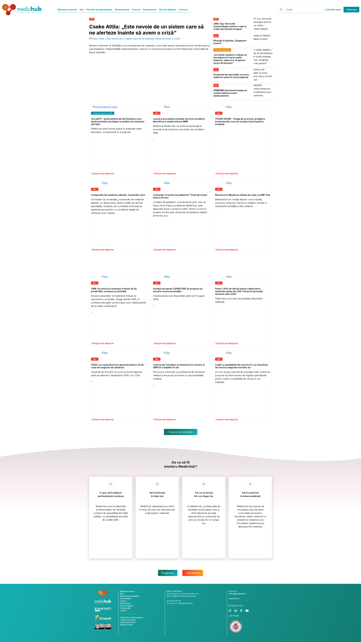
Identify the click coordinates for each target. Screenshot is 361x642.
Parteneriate (125, 608)
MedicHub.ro (234, 598)
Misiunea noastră (67, 9)
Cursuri (136, 9)
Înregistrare (167, 573)
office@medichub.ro (237, 594)
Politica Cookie (126, 625)
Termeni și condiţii (127, 620)
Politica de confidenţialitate (131, 617)
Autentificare (193, 573)
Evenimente (149, 9)
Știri (82, 9)
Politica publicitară (127, 622)
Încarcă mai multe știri (180, 432)
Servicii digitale (167, 9)
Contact (183, 9)
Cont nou (351, 9)
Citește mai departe (102, 173)
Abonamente (122, 9)
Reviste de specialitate (99, 9)
